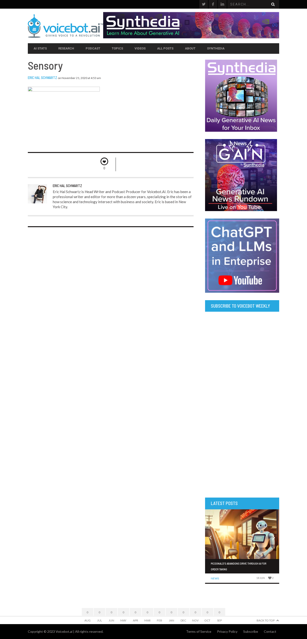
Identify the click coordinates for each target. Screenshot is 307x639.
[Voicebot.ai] (65, 26)
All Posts (165, 48)
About (190, 48)
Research (66, 48)
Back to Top (266, 620)
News (215, 578)
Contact (270, 631)
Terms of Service (198, 631)
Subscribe (250, 631)
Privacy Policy (227, 631)
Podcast (93, 48)
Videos (140, 48)
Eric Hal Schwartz (42, 77)
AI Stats (40, 48)
